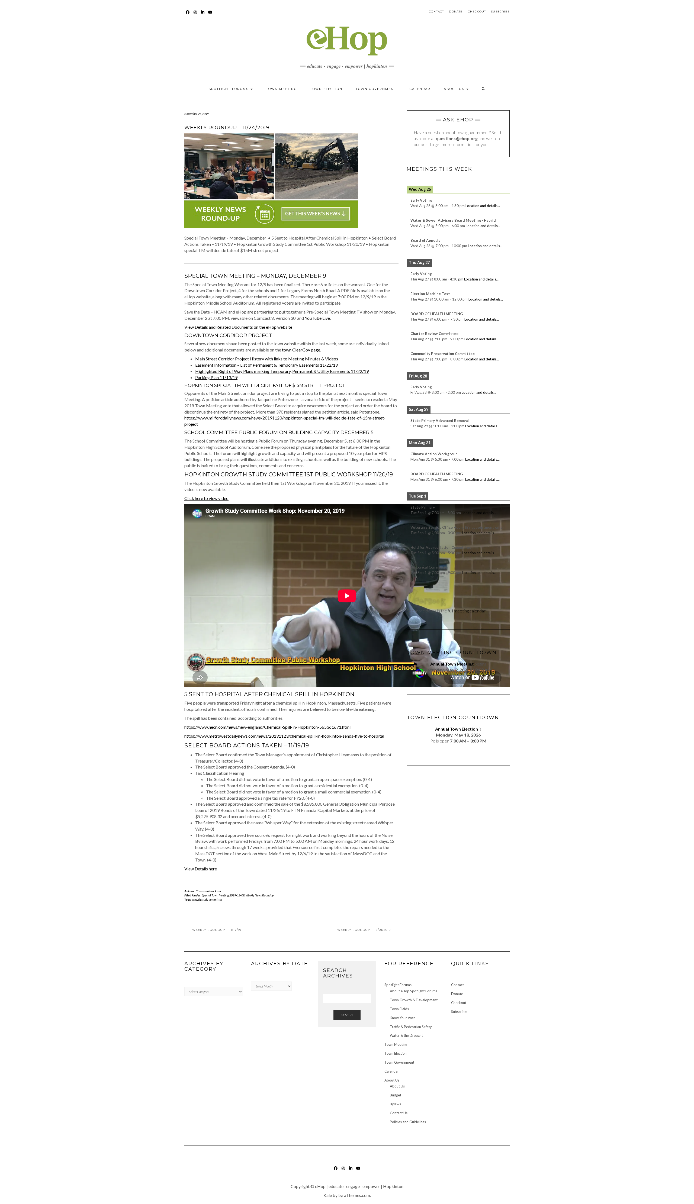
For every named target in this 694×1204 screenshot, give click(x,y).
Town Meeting (281, 89)
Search (347, 1014)
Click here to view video (206, 498)
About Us (455, 89)
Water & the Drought (406, 1035)
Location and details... (482, 206)
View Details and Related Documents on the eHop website (238, 327)
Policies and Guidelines (408, 1122)
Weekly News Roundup (260, 895)
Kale (327, 1195)
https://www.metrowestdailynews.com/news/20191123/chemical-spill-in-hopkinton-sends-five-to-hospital (284, 735)
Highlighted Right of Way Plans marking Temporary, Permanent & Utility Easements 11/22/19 (282, 371)
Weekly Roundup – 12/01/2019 (364, 930)
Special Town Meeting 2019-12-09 (223, 895)
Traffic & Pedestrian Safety (411, 1027)
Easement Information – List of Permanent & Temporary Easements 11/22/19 (266, 364)
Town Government (376, 89)
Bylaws (395, 1104)
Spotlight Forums (229, 89)
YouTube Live (317, 318)
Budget (395, 1095)
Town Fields (399, 1009)
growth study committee (207, 899)
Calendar (420, 89)
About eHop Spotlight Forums (413, 991)
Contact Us (398, 1113)
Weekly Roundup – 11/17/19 (216, 930)
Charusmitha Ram (208, 891)
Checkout (477, 11)
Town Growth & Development (414, 1000)
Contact (436, 11)
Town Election (326, 89)
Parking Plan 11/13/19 (216, 377)
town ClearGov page (301, 349)
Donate (455, 11)
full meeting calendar (466, 610)
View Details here (200, 868)
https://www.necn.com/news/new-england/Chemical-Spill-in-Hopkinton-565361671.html (267, 726)
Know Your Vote (402, 1018)
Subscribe (500, 11)
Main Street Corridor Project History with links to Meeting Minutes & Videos (266, 358)
